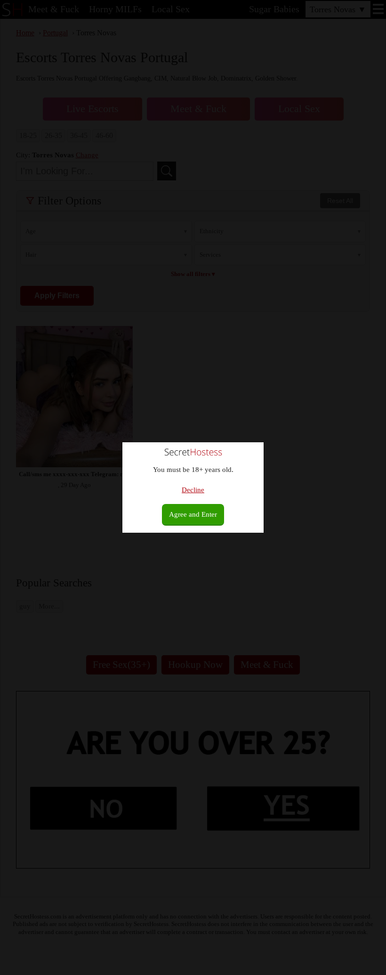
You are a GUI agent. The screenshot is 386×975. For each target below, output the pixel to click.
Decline (193, 490)
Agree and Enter (193, 514)
